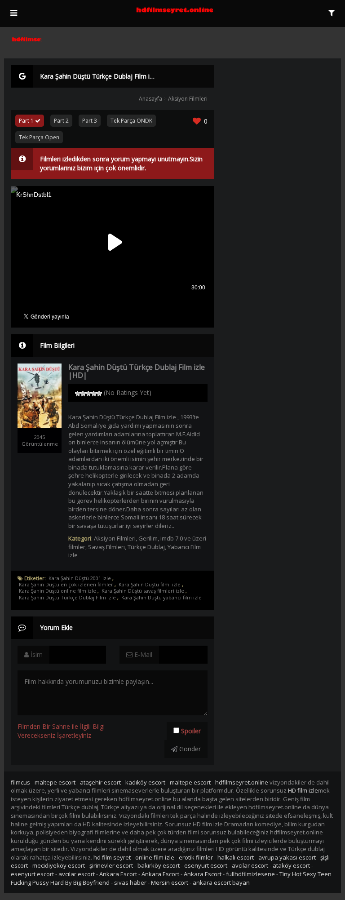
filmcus (20, 782)
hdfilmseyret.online (241, 782)
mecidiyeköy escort (58, 865)
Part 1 (27, 120)
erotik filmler (196, 857)
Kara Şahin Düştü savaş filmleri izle (143, 591)
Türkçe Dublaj (146, 547)
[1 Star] (77, 393)
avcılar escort (250, 865)
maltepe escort (55, 782)
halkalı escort (235, 857)
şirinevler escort (111, 865)
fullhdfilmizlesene (250, 874)
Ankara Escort (118, 874)
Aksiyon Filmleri (188, 98)
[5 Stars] (99, 393)
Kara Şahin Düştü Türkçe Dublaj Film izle (67, 597)
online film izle (154, 857)
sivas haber (130, 882)
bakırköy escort (158, 865)
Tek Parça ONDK (131, 120)
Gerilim (148, 538)
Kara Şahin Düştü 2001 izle (80, 578)
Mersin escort (169, 882)
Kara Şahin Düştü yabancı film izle (161, 597)
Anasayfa (150, 98)
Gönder (189, 749)
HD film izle (303, 790)
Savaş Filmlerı (106, 547)
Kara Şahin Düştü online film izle (57, 591)
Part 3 (89, 120)
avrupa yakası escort (287, 857)
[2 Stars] (83, 393)
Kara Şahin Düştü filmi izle (150, 584)
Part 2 (61, 120)
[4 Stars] (94, 393)
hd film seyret (112, 857)
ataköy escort (291, 865)
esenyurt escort (205, 865)
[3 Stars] (88, 393)
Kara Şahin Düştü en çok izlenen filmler (66, 584)
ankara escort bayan (221, 882)
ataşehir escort (100, 782)
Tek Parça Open (39, 137)
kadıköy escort (145, 782)
